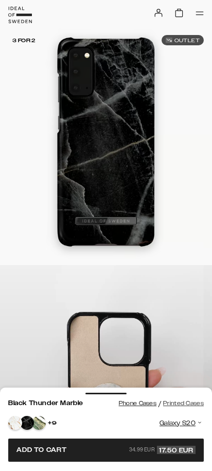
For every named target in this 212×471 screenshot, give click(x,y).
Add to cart (104, 450)
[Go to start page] (20, 15)
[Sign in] (158, 13)
